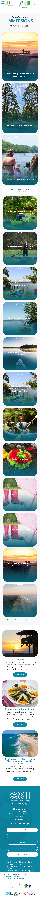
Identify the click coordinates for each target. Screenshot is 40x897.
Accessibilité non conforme (16, 878)
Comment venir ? (22, 854)
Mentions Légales (11, 876)
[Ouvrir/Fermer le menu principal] (13, 4)
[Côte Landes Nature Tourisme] (25, 4)
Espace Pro (21, 876)
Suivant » (29, 620)
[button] (33, 4)
